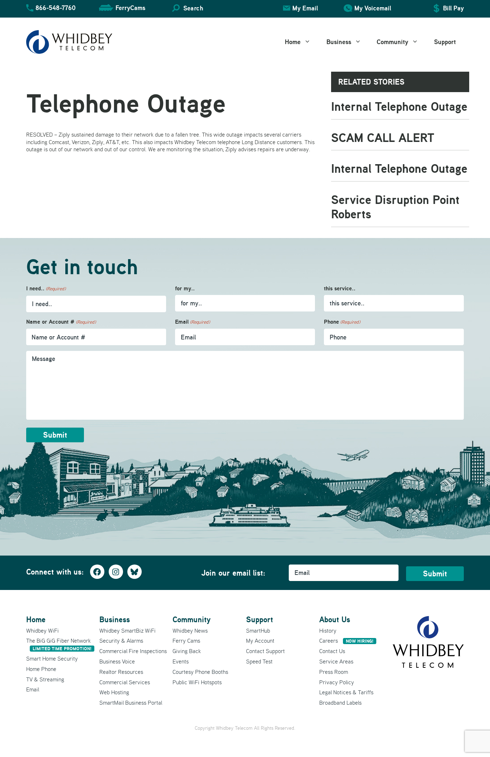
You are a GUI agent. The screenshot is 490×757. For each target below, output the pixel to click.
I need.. (46, 288)
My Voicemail (372, 8)
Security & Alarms (121, 640)
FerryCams (130, 7)
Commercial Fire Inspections (133, 650)
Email (192, 321)
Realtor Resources (121, 671)
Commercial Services (124, 682)
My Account (260, 640)
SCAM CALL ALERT (382, 137)
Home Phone (41, 668)
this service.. (339, 288)
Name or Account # (61, 321)
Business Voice (117, 661)
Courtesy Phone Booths (200, 671)
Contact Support (265, 650)
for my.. (185, 288)
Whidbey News (190, 630)
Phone (342, 321)
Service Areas (336, 661)
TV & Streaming (45, 679)
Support (445, 41)
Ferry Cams (186, 640)
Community (392, 41)
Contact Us (332, 650)
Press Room (333, 671)
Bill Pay (453, 8)
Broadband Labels (340, 702)
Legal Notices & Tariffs (346, 692)
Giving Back (187, 650)
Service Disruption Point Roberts (395, 207)
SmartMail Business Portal (130, 702)
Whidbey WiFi (42, 630)
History (327, 630)
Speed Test (259, 661)
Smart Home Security (52, 658)
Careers (346, 640)
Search (193, 8)
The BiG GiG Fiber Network (58, 644)
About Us (334, 619)
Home (293, 41)
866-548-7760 (56, 7)
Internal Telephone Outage (399, 106)
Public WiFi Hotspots (197, 682)
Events (181, 661)
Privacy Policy (336, 682)
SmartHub (258, 630)
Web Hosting (114, 692)
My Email (305, 8)
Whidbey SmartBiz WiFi (127, 630)
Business (338, 41)
